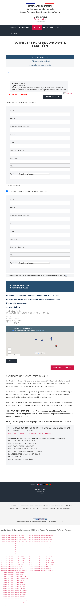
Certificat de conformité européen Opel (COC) (40, 568)
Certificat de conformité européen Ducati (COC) (12, 562)
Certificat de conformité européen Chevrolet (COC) (13, 551)
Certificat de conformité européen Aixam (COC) (12, 537)
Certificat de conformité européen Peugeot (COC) (41, 570)
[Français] (38, 484)
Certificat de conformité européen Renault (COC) (14, 576)
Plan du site (40, 491)
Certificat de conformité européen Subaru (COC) (14, 592)
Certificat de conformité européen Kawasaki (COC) (41, 543)
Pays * (12, 174)
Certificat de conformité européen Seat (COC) (14, 584)
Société (16, 174)
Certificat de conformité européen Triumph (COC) (15, 598)
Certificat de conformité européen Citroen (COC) (13, 554)
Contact (59, 27)
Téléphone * (20, 126)
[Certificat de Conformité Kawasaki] (67, 93)
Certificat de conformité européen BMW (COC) (12, 547)
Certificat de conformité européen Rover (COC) (14, 580)
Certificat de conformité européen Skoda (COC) (14, 586)
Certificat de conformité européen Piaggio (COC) (14, 572)
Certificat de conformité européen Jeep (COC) (40, 541)
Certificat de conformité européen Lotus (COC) (40, 552)
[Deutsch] (44, 484)
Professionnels (24, 27)
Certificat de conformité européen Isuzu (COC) (40, 537)
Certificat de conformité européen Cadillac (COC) (13, 549)
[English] (41, 484)
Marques (37, 27)
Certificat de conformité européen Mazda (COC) (40, 554)
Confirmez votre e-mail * (17, 150)
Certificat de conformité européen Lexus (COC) (40, 551)
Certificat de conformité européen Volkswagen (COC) (15, 602)
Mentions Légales (40, 497)
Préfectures (40, 493)
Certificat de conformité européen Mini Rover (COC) (41, 562)
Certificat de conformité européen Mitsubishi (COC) (41, 564)
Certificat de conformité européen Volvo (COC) (14, 604)
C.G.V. (40, 495)
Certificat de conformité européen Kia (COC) (39, 545)
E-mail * (12, 142)
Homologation (40, 489)
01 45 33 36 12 (40, 19)
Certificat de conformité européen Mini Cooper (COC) (41, 560)
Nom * (12, 111)
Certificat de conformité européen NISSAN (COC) (40, 566)
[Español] (47, 484)
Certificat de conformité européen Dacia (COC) (12, 556)
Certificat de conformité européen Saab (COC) (14, 582)
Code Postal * (14, 158)
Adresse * (13, 134)
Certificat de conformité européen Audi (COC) (12, 543)
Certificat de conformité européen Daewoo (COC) (13, 558)
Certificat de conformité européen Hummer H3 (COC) (14, 570)
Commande (12, 27)
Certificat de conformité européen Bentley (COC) (13, 545)
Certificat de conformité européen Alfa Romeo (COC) (13, 539)
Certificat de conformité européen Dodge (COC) (12, 560)
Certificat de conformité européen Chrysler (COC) (13, 552)
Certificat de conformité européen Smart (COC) (14, 588)
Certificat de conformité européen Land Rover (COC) (41, 549)
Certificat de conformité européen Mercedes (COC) (41, 556)
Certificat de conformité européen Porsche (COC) (14, 574)
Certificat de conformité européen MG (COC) (39, 558)
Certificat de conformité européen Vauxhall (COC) (15, 600)
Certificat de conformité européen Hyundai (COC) (41, 535)
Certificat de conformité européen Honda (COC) (12, 568)
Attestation (12, 33)
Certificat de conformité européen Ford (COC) (12, 566)
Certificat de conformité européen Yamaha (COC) (14, 606)
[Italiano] (50, 484)
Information (48, 27)
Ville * (11, 166)
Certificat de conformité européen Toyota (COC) (14, 596)
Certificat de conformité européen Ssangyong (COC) (15, 590)
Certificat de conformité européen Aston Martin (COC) (14, 541)
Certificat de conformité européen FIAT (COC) (12, 564)
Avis (40, 499)
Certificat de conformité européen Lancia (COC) (40, 547)
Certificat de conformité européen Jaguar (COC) (40, 539)
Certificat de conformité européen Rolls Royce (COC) (15, 578)
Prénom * (13, 119)
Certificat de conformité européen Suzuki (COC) (14, 594)
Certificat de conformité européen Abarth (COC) (12, 535)
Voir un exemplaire (53, 96)
